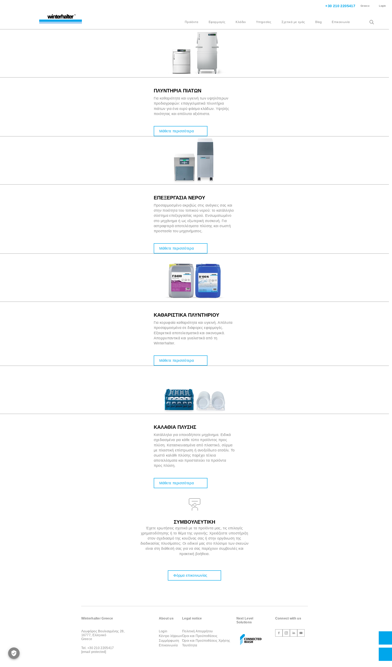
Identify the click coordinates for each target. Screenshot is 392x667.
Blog (318, 22)
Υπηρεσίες (263, 22)
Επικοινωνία (341, 22)
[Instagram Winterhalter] (286, 633)
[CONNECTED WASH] (251, 640)
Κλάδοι (241, 22)
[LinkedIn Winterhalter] (293, 633)
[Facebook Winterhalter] (279, 633)
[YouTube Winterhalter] (301, 633)
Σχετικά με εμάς (293, 22)
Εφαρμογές (217, 22)
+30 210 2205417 (339, 6)
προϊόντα (191, 22)
